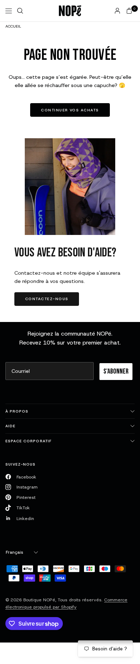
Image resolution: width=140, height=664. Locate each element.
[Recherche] (20, 10)
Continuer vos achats (70, 109)
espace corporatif (28, 440)
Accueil (13, 26)
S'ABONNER (116, 371)
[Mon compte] (117, 10)
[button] (46, 299)
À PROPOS (16, 411)
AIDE (10, 425)
